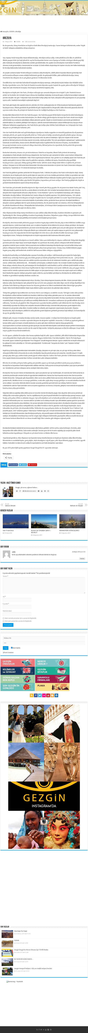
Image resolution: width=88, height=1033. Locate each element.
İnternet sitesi (7, 611)
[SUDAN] (7, 943)
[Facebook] (36, 695)
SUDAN (16, 940)
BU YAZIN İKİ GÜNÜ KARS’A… (23, 959)
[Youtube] (48, 695)
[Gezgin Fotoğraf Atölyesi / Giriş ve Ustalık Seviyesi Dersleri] (7, 971)
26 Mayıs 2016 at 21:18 (78, 552)
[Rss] (31, 695)
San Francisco (8, 530)
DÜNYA (12, 31)
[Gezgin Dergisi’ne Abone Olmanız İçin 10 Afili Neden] (7, 953)
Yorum (5, 576)
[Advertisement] (44, 23)
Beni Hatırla (16, 648)
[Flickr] (44, 695)
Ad (4, 596)
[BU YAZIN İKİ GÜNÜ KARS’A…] (7, 962)
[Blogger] (52, 695)
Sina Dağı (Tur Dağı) (20, 931)
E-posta (6, 604)
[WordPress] (56, 695)
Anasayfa (5, 31)
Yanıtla (82, 558)
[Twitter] (40, 695)
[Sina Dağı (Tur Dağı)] (7, 934)
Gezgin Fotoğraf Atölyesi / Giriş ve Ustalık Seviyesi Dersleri (33, 968)
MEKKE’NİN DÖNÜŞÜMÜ (69, 530)
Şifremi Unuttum (8, 652)
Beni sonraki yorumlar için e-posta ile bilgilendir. (21, 618)
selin (13, 552)
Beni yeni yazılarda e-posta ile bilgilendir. (18, 621)
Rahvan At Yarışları (76, 505)
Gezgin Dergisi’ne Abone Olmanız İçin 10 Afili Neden (31, 950)
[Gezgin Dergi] (44, 7)
